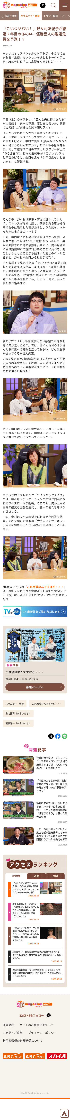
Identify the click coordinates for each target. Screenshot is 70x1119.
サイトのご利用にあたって (37, 1025)
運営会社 (8, 1025)
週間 (36, 876)
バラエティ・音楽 (30, 15)
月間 (55, 876)
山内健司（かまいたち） (18, 713)
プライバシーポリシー (42, 1033)
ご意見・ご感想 (13, 1033)
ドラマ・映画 (51, 15)
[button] (2, 16)
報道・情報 (11, 15)
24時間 (16, 876)
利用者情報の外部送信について (23, 1040)
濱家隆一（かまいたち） (18, 723)
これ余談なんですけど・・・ (45, 587)
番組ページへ (35, 687)
